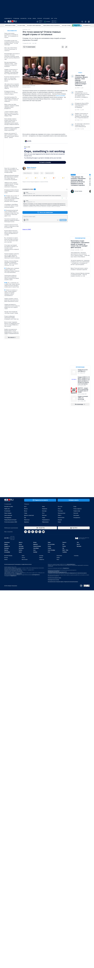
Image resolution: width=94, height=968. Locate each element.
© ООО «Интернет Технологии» (10, 585)
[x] (39, 531)
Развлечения (61, 517)
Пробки (47, 21)
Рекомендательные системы (53, 579)
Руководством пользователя (53, 571)
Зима (43, 506)
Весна (25, 511)
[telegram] (25, 531)
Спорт (74, 506)
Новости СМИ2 (27, 229)
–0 (66, 198)
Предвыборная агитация (10, 519)
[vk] (29, 531)
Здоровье (26, 522)
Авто (25, 506)
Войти (27, 220)
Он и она (60, 506)
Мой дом (44, 515)
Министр (36, 173)
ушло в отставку (60, 95)
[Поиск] (82, 22)
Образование (45, 522)
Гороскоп (39, 18)
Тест (42, 173)
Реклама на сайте (8, 506)
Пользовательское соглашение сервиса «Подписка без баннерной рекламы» (63, 581)
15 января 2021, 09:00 (27, 43)
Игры (55, 18)
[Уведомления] (85, 22)
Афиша (34, 18)
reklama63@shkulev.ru (71, 564)
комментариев (30, 47)
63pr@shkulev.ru (66, 568)
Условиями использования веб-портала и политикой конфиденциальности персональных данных (67, 573)
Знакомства (23, 18)
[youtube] (43, 531)
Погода (29, 18)
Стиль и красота (77, 508)
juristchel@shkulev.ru (36, 574)
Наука (43, 517)
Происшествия (61, 513)
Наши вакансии (8, 515)
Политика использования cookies (54, 577)
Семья (59, 522)
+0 (62, 198)
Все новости (12, 30)
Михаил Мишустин (28, 173)
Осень (59, 508)
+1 (62, 209)
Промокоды (16, 18)
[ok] (32, 531)
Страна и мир (76, 511)
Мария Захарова (31, 167)
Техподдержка (7, 517)
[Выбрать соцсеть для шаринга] (66, 47)
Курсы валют (46, 18)
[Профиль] (88, 22)
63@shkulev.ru (19, 573)
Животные (26, 519)
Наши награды (7, 513)
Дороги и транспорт (29, 515)
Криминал (44, 508)
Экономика (76, 515)
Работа (59, 515)
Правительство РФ (49, 173)
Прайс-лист (7, 508)
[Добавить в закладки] (62, 47)
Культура (44, 511)
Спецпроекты (76, 517)
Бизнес (26, 508)
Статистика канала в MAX (10, 522)
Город (25, 513)
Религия (60, 519)
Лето (43, 513)
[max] (36, 531)
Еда (25, 517)
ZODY (52, 18)
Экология (75, 513)
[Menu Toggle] (5, 22)
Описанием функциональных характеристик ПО (57, 572)
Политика (60, 511)
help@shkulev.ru (13, 575)
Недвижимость (8, 18)
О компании (7, 511)
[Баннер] (77, 25)
